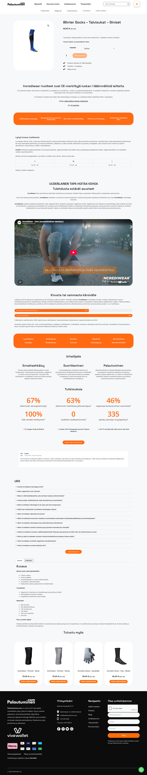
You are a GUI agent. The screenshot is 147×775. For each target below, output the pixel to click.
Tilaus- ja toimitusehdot (33, 754)
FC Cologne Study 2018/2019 (34, 429)
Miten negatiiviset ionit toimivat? (28, 491)
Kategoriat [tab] (58, 11)
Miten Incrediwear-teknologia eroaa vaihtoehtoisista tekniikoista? (39, 523)
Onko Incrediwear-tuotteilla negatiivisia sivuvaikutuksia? (36, 541)
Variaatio (73, 48)
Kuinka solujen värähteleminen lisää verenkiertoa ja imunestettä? (39, 500)
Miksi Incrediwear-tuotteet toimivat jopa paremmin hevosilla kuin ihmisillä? (43, 527)
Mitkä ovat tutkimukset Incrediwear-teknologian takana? (36, 509)
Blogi (90, 714)
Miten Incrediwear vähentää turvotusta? (31, 514)
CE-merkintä (75, 105)
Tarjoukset (86, 11)
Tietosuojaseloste (14, 754)
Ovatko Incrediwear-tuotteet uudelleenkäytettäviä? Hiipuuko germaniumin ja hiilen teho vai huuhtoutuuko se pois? (57, 532)
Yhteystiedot (93, 722)
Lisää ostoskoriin (80, 55)
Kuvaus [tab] (19, 560)
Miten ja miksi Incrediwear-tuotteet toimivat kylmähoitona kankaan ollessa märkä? (45, 536)
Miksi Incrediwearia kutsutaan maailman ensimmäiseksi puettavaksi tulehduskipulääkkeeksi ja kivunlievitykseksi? (56, 518)
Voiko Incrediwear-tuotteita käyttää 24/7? (31, 545)
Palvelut (91, 710)
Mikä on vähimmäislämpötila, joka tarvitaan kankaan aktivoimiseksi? (40, 496)
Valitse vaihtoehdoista (28, 681)
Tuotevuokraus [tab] (72, 11)
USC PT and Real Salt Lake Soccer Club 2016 (114, 429)
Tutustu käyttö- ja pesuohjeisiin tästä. (76, 42)
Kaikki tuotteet (101, 11)
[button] (48, 25)
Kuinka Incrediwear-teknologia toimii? (30, 487)
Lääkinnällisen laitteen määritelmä (76, 101)
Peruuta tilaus (93, 726)
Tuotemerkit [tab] (45, 11)
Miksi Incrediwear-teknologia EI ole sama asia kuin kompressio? (39, 505)
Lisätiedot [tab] (28, 560)
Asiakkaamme (93, 718)
